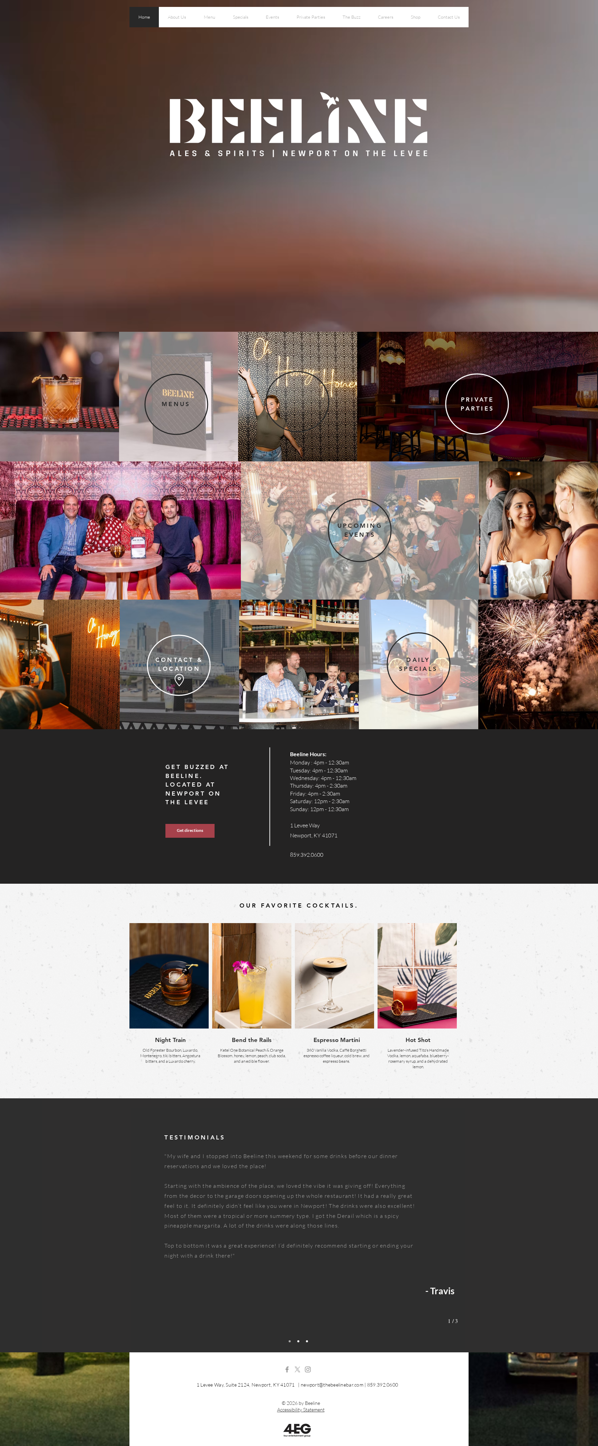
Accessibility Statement (301, 1409)
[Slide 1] (290, 1341)
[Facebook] (287, 1369)
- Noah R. (399, 1276)
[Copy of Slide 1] (298, 1341)
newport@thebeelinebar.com (332, 1385)
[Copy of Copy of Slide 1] (307, 1341)
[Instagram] (308, 1369)
